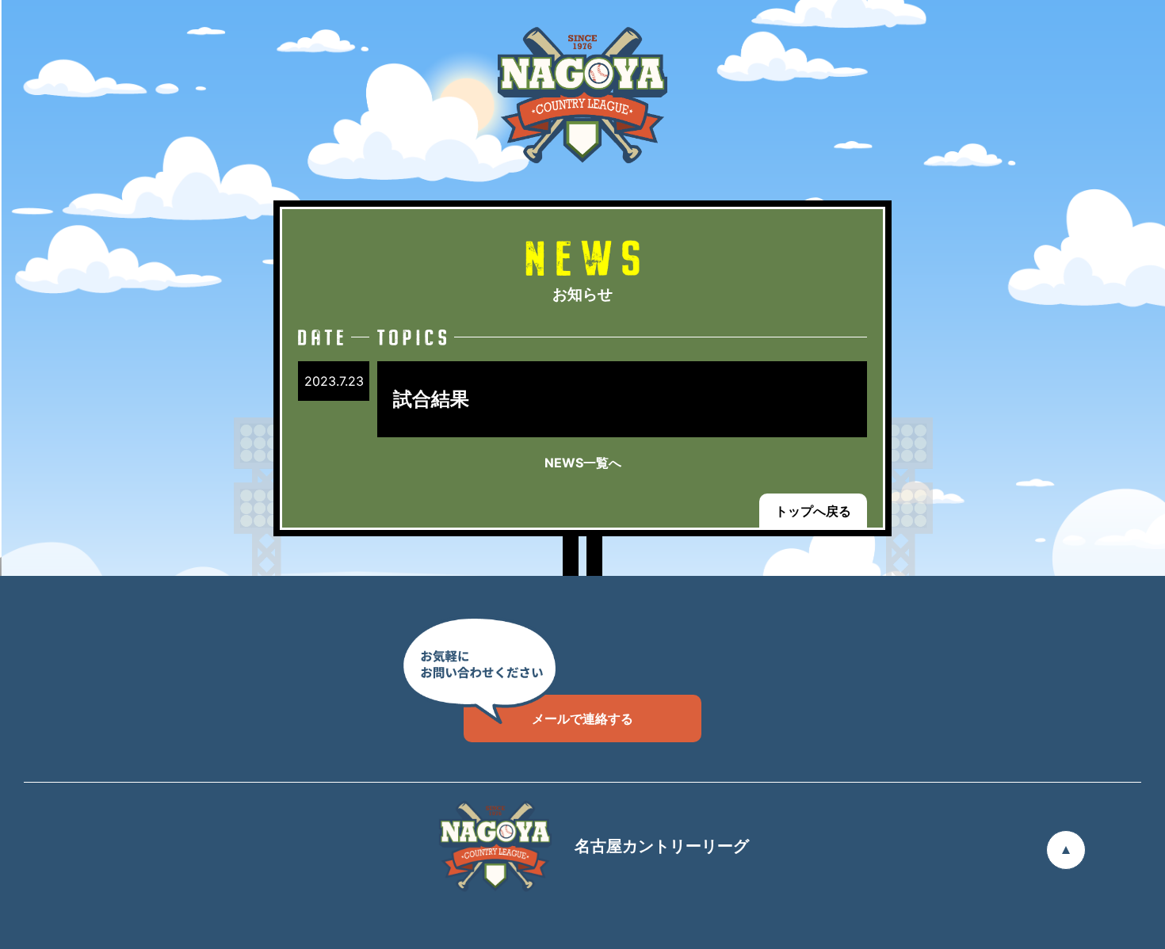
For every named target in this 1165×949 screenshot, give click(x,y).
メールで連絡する (582, 718)
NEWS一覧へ (582, 463)
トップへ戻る (813, 511)
